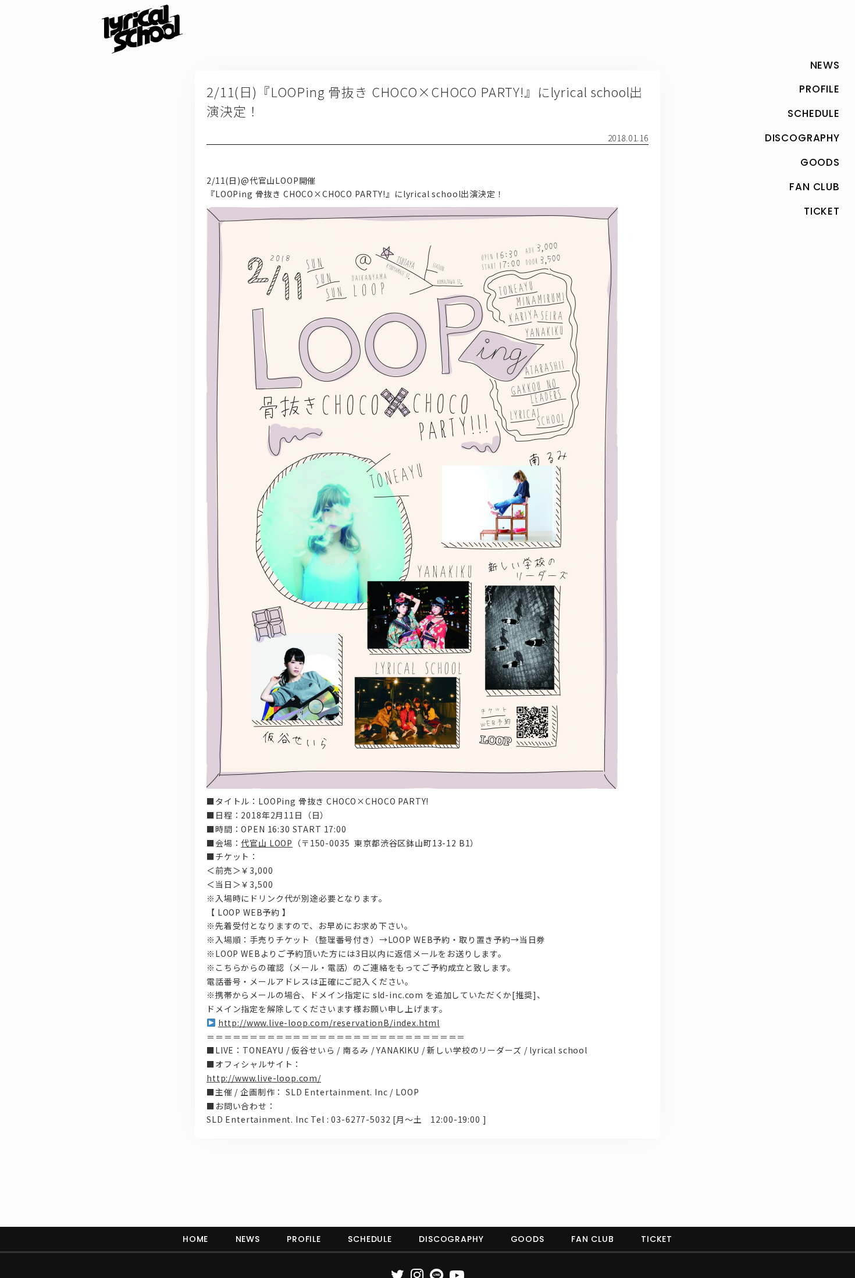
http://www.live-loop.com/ (263, 1078)
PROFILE (304, 1239)
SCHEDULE (370, 1239)
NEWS (248, 1239)
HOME (195, 1239)
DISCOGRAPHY (451, 1239)
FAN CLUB (592, 1239)
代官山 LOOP (267, 843)
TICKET (656, 1239)
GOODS (527, 1239)
